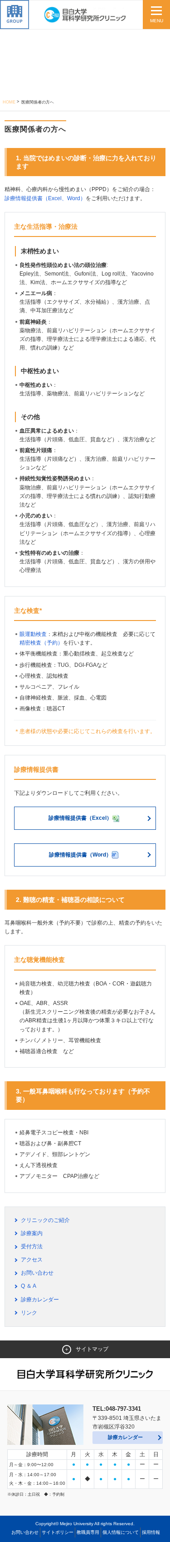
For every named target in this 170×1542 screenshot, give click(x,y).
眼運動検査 (33, 634)
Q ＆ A (28, 1286)
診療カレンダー (40, 1299)
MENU (156, 20)
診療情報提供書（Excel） (80, 818)
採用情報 (151, 1532)
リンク (29, 1313)
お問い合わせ (37, 1273)
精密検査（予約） (41, 643)
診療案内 (32, 1233)
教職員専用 (88, 1532)
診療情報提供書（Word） (80, 855)
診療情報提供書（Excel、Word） (45, 198)
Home (9, 102)
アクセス (32, 1259)
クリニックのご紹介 (45, 1220)
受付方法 (32, 1246)
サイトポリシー (57, 1532)
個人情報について (120, 1532)
